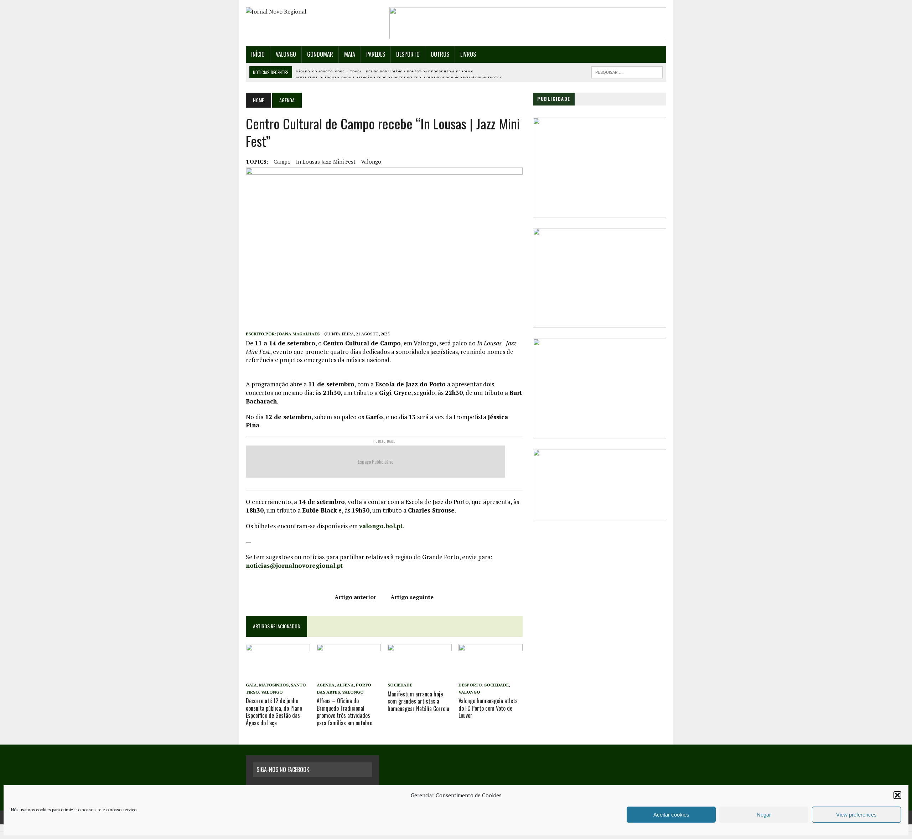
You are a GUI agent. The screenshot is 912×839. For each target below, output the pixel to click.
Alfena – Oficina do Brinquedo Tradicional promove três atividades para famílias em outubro (344, 711)
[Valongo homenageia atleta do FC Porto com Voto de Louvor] (490, 675)
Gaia (251, 685)
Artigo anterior (355, 597)
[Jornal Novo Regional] (312, 11)
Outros (440, 54)
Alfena (345, 685)
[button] (897, 795)
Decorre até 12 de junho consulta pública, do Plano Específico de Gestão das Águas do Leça (274, 711)
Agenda (326, 685)
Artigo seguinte (412, 597)
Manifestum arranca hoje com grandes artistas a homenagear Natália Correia (418, 701)
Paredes (375, 54)
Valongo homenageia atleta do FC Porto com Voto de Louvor (488, 708)
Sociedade (400, 685)
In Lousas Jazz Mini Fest (326, 161)
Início (258, 54)
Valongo (286, 54)
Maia (349, 54)
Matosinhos (274, 685)
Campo (282, 161)
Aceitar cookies (671, 815)
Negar (764, 815)
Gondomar (320, 54)
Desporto (408, 54)
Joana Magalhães (298, 333)
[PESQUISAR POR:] (627, 71)
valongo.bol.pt (381, 526)
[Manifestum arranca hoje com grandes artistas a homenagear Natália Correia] (420, 675)
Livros (468, 54)
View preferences (856, 815)
